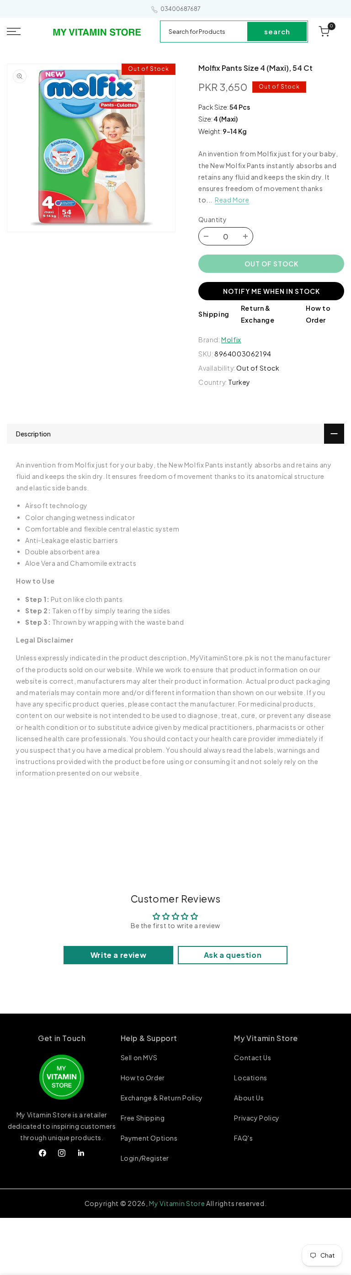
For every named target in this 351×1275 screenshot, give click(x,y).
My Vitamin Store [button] (266, 1038)
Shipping (213, 314)
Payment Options (149, 1138)
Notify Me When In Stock (271, 291)
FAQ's (243, 1138)
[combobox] (204, 31)
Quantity (212, 219)
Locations (250, 1077)
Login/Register (145, 1158)
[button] (24, 31)
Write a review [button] (118, 955)
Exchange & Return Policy (162, 1098)
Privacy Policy (256, 1118)
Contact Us (252, 1058)
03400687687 (180, 9)
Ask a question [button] (232, 955)
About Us (249, 1098)
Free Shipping (143, 1118)
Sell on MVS (139, 1058)
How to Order (143, 1077)
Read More (232, 200)
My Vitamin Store (177, 1203)
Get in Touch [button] (61, 1038)
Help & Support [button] (149, 1038)
